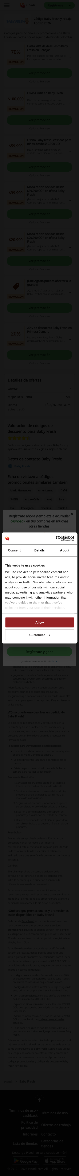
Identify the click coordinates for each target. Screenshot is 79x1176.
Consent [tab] (14, 550)
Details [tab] (39, 550)
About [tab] (64, 550)
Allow (39, 622)
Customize (37, 635)
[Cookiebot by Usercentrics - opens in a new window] (56, 538)
